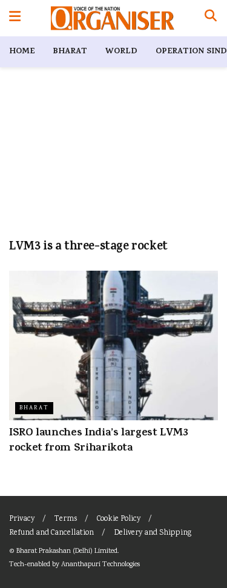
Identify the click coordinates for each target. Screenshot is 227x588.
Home (22, 52)
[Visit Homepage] (112, 18)
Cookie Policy (118, 519)
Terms (65, 519)
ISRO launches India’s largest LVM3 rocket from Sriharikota (98, 441)
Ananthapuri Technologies (100, 565)
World (121, 52)
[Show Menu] (15, 18)
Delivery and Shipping (152, 533)
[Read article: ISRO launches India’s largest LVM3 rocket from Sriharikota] (113, 345)
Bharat (70, 52)
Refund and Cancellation (51, 533)
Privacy (22, 519)
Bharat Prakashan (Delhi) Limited (66, 551)
